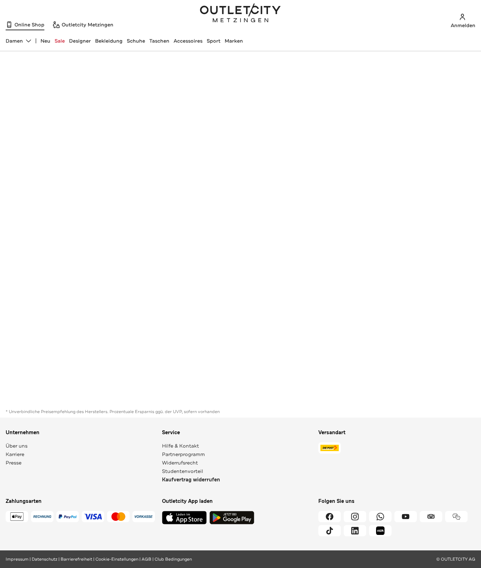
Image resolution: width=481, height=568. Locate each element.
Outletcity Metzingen (240, 14)
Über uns (16, 446)
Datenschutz (44, 559)
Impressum (17, 559)
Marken (234, 41)
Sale (60, 41)
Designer (80, 41)
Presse (13, 463)
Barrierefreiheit (76, 559)
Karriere (15, 454)
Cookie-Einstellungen (116, 559)
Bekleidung (109, 41)
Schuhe (136, 41)
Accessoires (188, 41)
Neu (45, 41)
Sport (213, 41)
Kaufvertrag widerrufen (191, 479)
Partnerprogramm (183, 454)
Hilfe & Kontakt (180, 446)
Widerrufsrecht (180, 463)
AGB (146, 559)
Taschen (159, 41)
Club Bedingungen (173, 559)
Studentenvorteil (182, 471)
